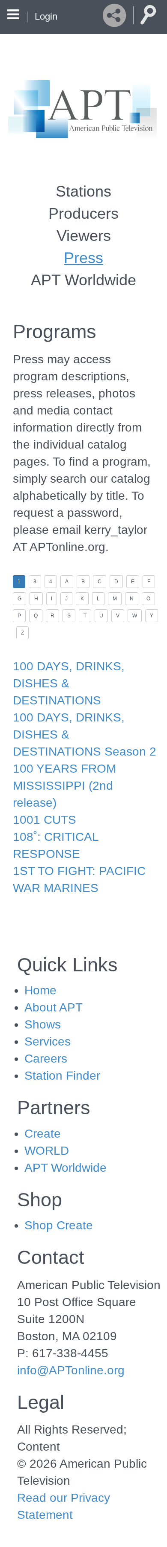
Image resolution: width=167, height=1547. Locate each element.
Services (47, 1041)
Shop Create (58, 1225)
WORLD (46, 1150)
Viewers (84, 235)
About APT (53, 1007)
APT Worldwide (83, 280)
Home (40, 990)
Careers (45, 1058)
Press (83, 258)
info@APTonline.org (71, 1370)
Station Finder (62, 1075)
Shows (42, 1024)
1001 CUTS (44, 819)
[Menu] (13, 15)
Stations (83, 191)
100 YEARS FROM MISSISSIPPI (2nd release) (64, 785)
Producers (83, 213)
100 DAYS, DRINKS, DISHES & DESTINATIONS (69, 683)
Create (42, 1133)
